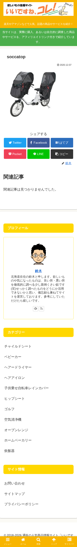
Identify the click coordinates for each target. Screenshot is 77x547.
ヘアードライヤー (18, 367)
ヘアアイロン (14, 378)
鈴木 (38, 271)
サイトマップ (14, 494)
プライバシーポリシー (21, 504)
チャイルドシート (18, 346)
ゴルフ (9, 409)
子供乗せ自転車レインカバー (26, 388)
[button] (62, 154)
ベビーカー (12, 357)
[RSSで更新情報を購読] (41, 308)
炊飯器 (9, 451)
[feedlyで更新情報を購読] (35, 308)
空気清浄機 (12, 419)
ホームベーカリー (18, 440)
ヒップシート (14, 398)
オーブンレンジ (16, 430)
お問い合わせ (14, 483)
